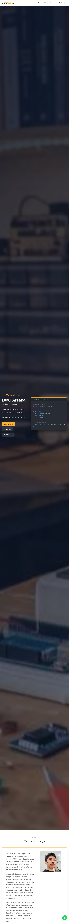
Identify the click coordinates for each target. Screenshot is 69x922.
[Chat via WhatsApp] (64, 917)
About (39, 3)
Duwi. (8, 3)
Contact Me (62, 3)
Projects (52, 3)
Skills (45, 3)
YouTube (8, 429)
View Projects (8, 424)
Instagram (9, 434)
